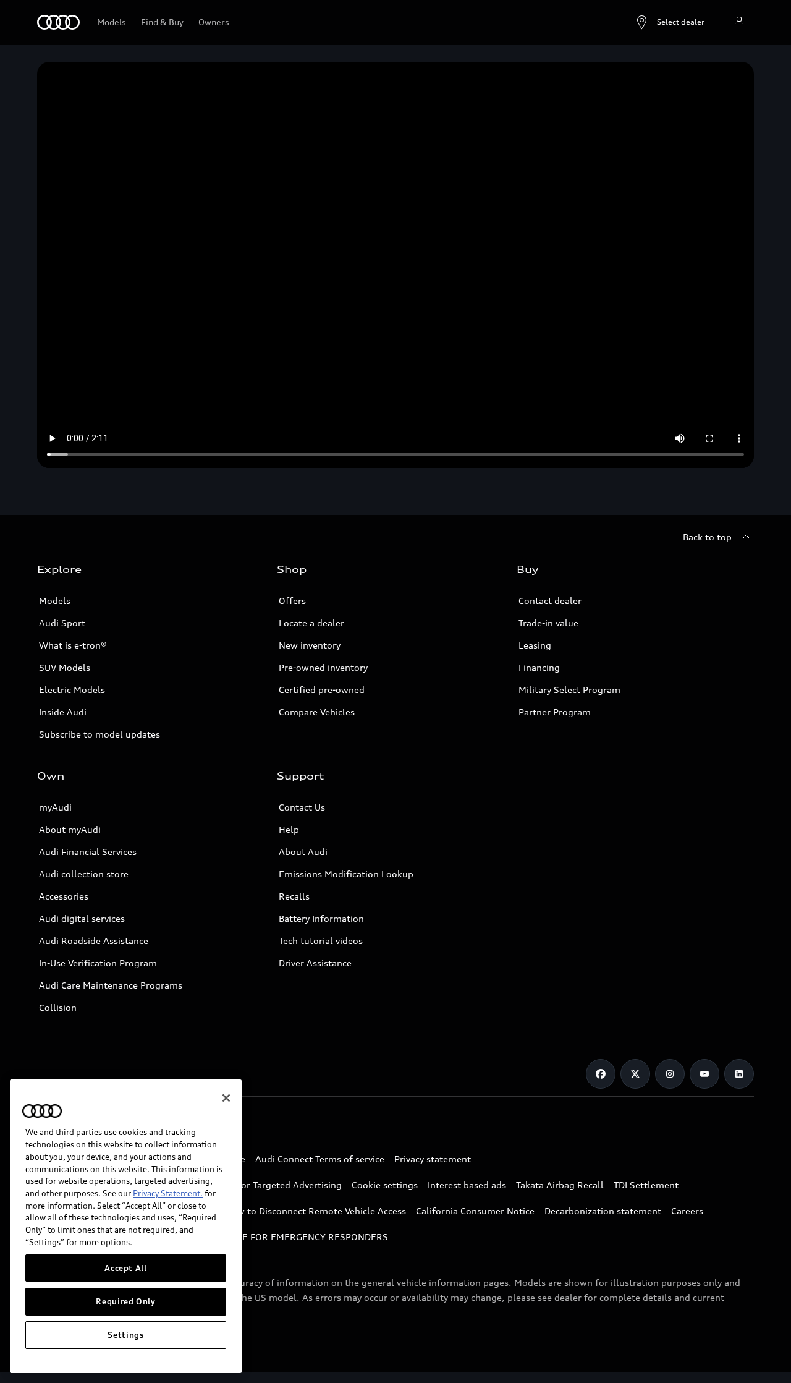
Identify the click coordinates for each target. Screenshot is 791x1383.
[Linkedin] (739, 1074)
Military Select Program (569, 689)
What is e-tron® (73, 645)
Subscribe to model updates (99, 734)
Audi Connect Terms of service (319, 1159)
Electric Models (72, 689)
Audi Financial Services (88, 851)
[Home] (58, 22)
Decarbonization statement (602, 1211)
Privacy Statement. (168, 1193)
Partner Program (554, 712)
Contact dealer (550, 600)
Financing (539, 667)
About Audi (303, 851)
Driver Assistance (315, 963)
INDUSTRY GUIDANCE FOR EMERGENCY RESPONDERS (272, 1237)
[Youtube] (704, 1074)
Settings (125, 1335)
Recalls (294, 896)
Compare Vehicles (317, 712)
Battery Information (321, 918)
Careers (687, 1211)
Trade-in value (548, 623)
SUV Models (64, 667)
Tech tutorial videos (321, 940)
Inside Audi (63, 712)
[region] (126, 1226)
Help (289, 829)
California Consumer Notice (475, 1211)
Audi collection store (84, 874)
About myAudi (70, 829)
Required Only (126, 1301)
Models (54, 600)
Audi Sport (62, 623)
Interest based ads (467, 1185)
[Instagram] (670, 1074)
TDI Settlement (646, 1185)
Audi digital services (82, 918)
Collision (58, 1007)
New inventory (310, 645)
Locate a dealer (311, 623)
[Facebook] (600, 1074)
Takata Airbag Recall (560, 1185)
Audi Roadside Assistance (93, 940)
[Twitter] (635, 1074)
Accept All (125, 1268)
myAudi (55, 807)
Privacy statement (432, 1159)
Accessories (63, 896)
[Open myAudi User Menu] (739, 22)
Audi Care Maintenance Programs (110, 985)
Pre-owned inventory (323, 667)
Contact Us (302, 807)
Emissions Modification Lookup (346, 874)
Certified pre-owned (322, 689)
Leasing (534, 645)
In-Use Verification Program (98, 963)
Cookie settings (385, 1185)
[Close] (226, 1098)
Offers (292, 600)
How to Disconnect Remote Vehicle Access (315, 1211)
